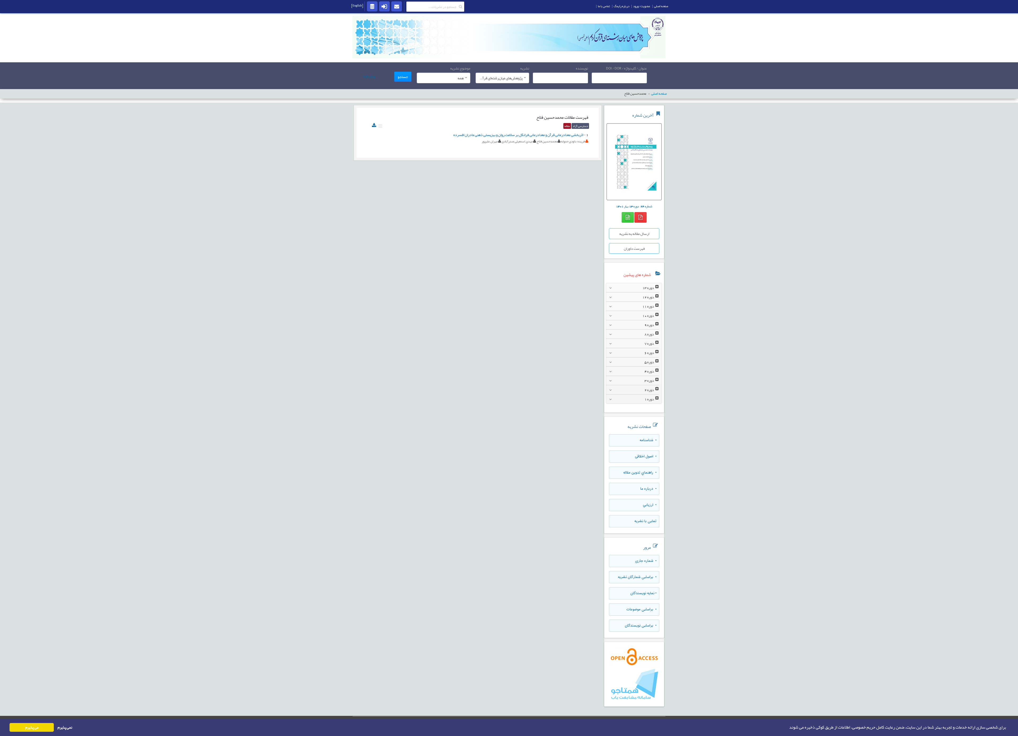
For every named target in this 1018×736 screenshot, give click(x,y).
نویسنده (582, 68)
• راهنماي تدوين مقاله (639, 473)
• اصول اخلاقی (645, 456)
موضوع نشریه (460, 68)
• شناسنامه (648, 440)
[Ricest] (372, 6)
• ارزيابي (649, 505)
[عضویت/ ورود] (384, 6)
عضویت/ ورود (641, 6)
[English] (357, 5)
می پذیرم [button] (31, 727)
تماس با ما (604, 6)
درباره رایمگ (621, 6)
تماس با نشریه (645, 521)
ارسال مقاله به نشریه (634, 233)
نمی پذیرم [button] (65, 727)
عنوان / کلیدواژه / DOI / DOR (626, 68)
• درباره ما (648, 489)
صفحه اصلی (661, 6)
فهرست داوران (634, 248)
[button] (787, 727)
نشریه (524, 68)
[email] (396, 6)
